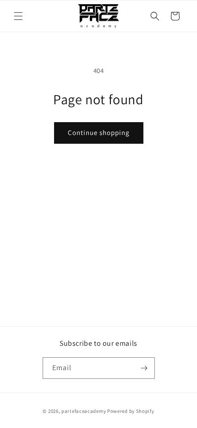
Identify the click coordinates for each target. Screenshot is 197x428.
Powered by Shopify (130, 411)
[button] (18, 16)
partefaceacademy (83, 411)
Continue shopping (99, 132)
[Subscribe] (144, 368)
